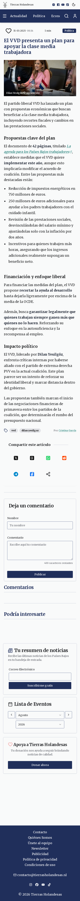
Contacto (40, 832)
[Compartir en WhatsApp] (48, 458)
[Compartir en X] (16, 458)
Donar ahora (40, 765)
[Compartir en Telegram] (16, 474)
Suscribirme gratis (40, 685)
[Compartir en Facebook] (32, 474)
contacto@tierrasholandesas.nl (42, 875)
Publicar (40, 574)
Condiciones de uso (40, 865)
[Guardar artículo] (8, 30)
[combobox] (40, 715)
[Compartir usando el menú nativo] (48, 474)
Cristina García (67, 430)
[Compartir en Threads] (32, 458)
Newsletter (40, 848)
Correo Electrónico (22, 669)
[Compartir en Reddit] (64, 458)
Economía (59, 16)
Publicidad (40, 854)
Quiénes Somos (40, 837)
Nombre (12, 518)
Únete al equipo (40, 843)
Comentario (15, 537)
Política (39, 16)
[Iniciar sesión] (74, 15)
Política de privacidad (40, 859)
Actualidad (18, 16)
